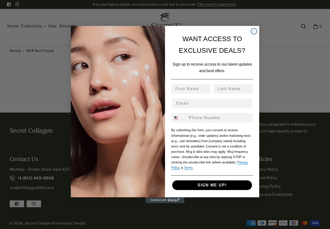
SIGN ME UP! (212, 185)
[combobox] (179, 117)
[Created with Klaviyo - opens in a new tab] (165, 200)
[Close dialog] (254, 31)
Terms (188, 167)
